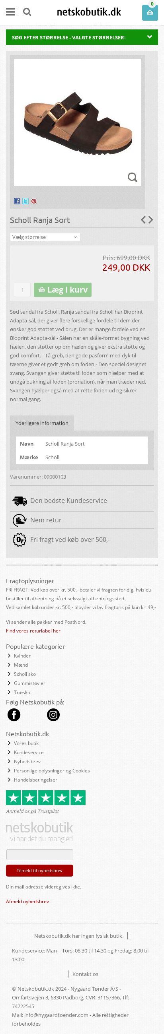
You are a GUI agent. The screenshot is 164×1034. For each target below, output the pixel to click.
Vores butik (26, 743)
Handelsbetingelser (35, 779)
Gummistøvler (29, 683)
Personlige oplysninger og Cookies (52, 770)
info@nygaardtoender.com (56, 1014)
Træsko (22, 692)
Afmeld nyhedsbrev (27, 901)
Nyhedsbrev (27, 761)
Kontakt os (85, 974)
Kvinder (22, 655)
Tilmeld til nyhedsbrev (39, 870)
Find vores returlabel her (33, 630)
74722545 (23, 1006)
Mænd (21, 665)
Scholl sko (25, 674)
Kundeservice (29, 752)
